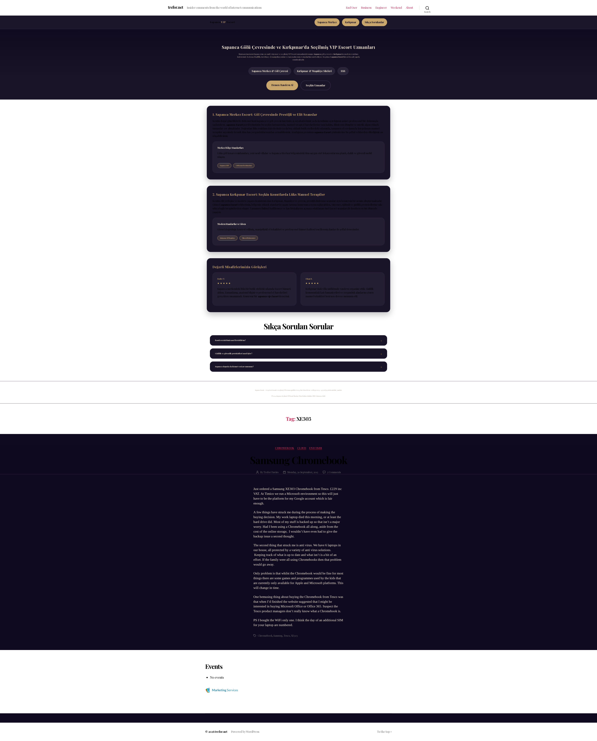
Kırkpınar (350, 22)
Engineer (381, 7)
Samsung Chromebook (298, 459)
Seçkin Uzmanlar (315, 85)
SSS (343, 71)
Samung (277, 635)
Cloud (301, 448)
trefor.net (175, 7)
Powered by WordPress (245, 732)
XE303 (294, 635)
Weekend (396, 7)
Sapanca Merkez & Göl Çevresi (270, 71)
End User (351, 7)
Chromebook (265, 635)
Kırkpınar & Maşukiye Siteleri (314, 71)
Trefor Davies (271, 472)
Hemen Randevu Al (282, 85)
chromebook (284, 448)
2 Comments (334, 472)
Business (366, 7)
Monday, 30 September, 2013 (302, 472)
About (409, 7)
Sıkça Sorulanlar (374, 22)
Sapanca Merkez (327, 22)
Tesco (287, 635)
